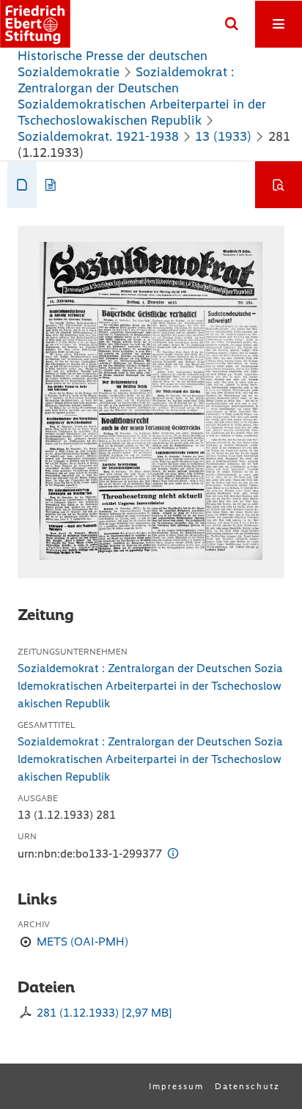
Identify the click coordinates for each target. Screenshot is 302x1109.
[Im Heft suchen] (278, 184)
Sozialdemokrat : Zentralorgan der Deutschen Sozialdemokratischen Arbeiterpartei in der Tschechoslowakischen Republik (142, 96)
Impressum (176, 1086)
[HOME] (35, 24)
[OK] (231, 24)
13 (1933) (223, 136)
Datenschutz (247, 1086)
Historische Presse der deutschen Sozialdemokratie (112, 64)
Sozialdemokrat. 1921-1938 (98, 136)
